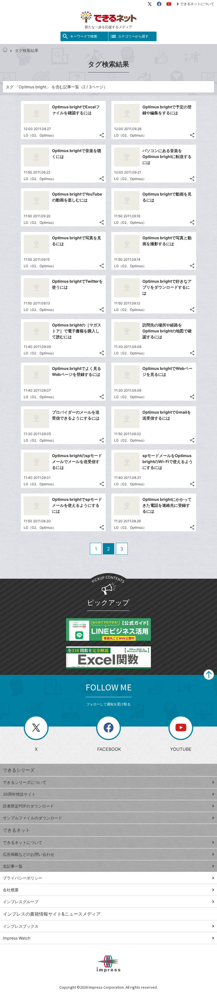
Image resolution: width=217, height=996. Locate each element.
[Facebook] (159, 4)
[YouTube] (169, 4)
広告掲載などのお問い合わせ (28, 854)
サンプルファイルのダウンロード (32, 817)
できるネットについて (197, 4)
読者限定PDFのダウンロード (28, 806)
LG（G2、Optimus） (40, 135)
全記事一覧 (13, 866)
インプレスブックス (20, 926)
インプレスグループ (20, 901)
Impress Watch (16, 938)
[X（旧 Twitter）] (150, 4)
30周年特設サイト (19, 794)
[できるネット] (5, 50)
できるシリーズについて (24, 782)
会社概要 (11, 889)
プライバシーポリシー (22, 878)
